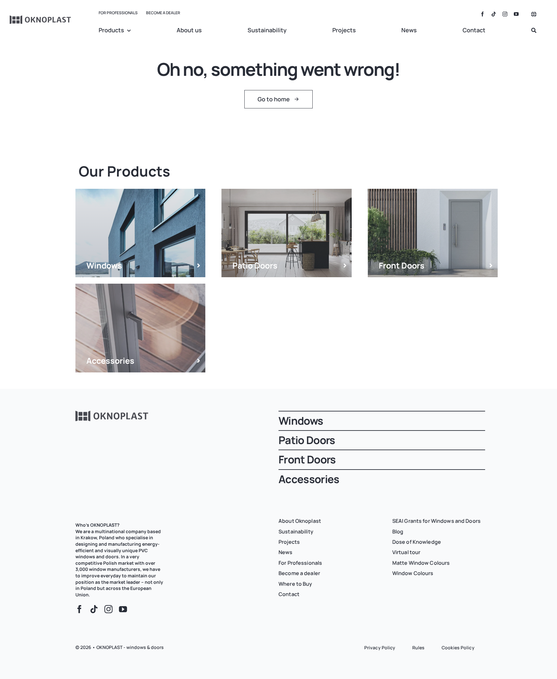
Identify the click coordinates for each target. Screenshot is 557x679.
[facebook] (482, 14)
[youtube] (516, 14)
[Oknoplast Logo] (41, 18)
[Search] (534, 30)
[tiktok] (493, 14)
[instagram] (505, 14)
